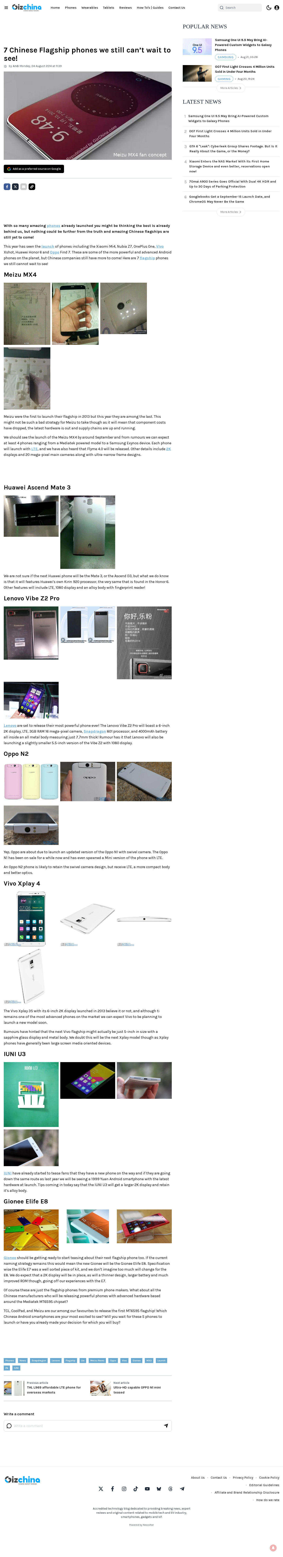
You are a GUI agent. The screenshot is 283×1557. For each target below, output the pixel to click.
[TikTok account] (135, 1488)
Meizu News (97, 1360)
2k (6, 1368)
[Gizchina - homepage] (26, 7)
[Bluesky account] (158, 1488)
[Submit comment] (166, 1426)
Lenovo (10, 725)
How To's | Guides (150, 8)
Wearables (89, 8)
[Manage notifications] (273, 1548)
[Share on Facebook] (7, 186)
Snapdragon (95, 731)
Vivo (160, 246)
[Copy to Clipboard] (32, 186)
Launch (161, 1360)
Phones (70, 8)
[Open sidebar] (6, 7)
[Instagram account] (124, 1488)
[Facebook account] (112, 1488)
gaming (224, 79)
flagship (147, 258)
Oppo (54, 252)
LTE (34, 449)
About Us (198, 1477)
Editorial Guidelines (264, 1485)
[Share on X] (15, 186)
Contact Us (176, 8)
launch (47, 246)
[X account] (100, 1488)
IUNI (8, 1173)
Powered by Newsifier (141, 1524)
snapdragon (39, 1360)
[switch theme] (269, 8)
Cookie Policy (269, 1477)
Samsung (225, 57)
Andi (16, 66)
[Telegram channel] (182, 1488)
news (23, 1360)
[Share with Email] (23, 186)
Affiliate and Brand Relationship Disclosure (247, 1492)
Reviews (125, 8)
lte (83, 1360)
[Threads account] (170, 1488)
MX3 (149, 1360)
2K (168, 449)
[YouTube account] (147, 1488)
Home (55, 8)
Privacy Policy (243, 1477)
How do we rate (267, 1500)
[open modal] (276, 7)
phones (53, 225)
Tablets (108, 8)
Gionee (10, 1257)
